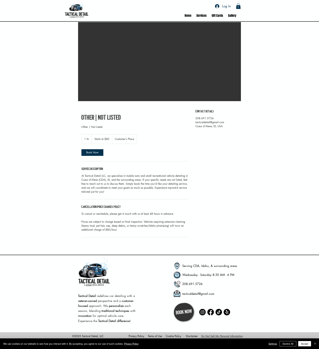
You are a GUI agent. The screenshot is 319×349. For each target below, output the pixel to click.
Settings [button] (272, 343)
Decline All (287, 343)
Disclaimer (192, 336)
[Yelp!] (227, 312)
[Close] (315, 343)
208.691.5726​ (192, 284)
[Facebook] (210, 312)
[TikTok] (218, 312)
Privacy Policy (136, 336)
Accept (304, 343)
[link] (92, 152)
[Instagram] (202, 312)
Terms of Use (155, 336)
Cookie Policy (173, 336)
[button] (238, 6)
